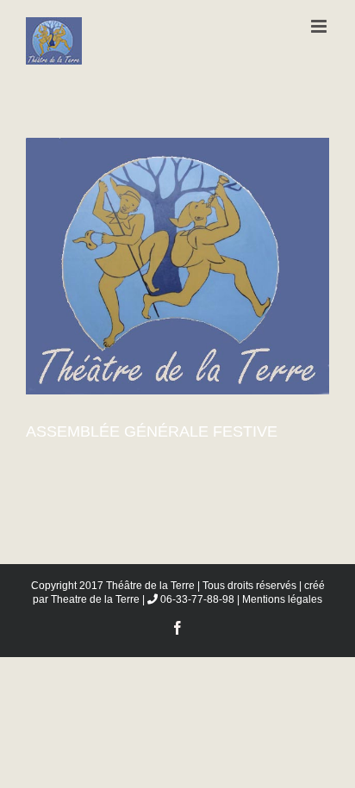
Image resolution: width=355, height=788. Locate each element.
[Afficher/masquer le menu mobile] (320, 26)
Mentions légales (282, 599)
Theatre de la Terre (95, 599)
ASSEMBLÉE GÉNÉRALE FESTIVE (151, 431)
